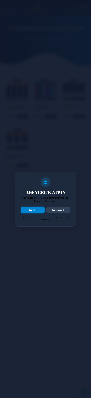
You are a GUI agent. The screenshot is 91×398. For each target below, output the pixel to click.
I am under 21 (58, 210)
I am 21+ (32, 210)
